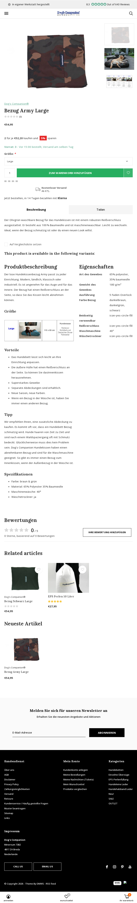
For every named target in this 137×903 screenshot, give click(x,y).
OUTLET (113, 803)
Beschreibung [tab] (36, 210)
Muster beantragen (15, 808)
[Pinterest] (122, 867)
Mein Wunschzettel (73, 784)
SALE (111, 798)
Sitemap (8, 813)
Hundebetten (116, 769)
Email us (47, 866)
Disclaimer (9, 779)
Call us (18, 866)
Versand (8, 793)
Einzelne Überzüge (119, 774)
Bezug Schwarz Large (18, 601)
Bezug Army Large (16, 672)
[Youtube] (130, 867)
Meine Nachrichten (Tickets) (78, 779)
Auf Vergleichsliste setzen (25, 244)
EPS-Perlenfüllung (118, 779)
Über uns (9, 769)
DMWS (40, 883)
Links (7, 818)
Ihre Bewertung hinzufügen (107, 532)
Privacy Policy (11, 784)
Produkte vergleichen (75, 789)
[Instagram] (114, 867)
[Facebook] (107, 867)
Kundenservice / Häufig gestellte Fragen (26, 803)
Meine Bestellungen (74, 774)
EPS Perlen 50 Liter (61, 596)
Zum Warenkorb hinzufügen (70, 173)
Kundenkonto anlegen (75, 769)
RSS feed (51, 883)
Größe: (10, 153)
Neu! (111, 793)
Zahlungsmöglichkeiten (17, 789)
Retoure (8, 798)
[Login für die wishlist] (128, 172)
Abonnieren (107, 732)
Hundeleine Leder (118, 784)
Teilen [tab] (101, 210)
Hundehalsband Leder (121, 789)
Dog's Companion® (16, 103)
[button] (7, 13)
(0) (20, 116)
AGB (6, 774)
